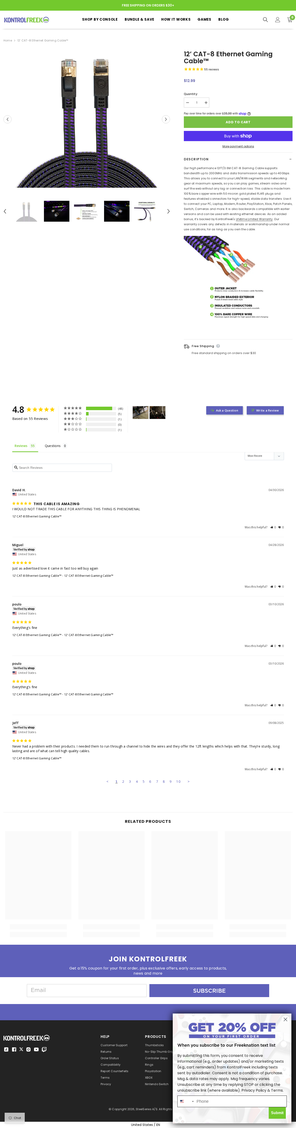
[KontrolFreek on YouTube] (36, 1049)
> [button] (189, 781)
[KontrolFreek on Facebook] (14, 1049)
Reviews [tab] (21, 446)
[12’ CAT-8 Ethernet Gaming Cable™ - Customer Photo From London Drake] (140, 412)
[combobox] (186, 1101)
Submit (277, 1113)
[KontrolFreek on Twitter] (21, 1049)
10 (178, 781)
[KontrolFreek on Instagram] (28, 1049)
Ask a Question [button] (227, 410)
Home (7, 40)
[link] (38, 926)
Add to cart (238, 122)
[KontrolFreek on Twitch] (44, 1049)
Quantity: (191, 94)
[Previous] (7, 119)
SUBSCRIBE (209, 991)
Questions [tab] (53, 446)
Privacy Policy (253, 1090)
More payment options (238, 146)
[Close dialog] (285, 1019)
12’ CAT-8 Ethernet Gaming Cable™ (37, 516)
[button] (273, 527)
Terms (277, 1090)
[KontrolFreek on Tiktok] (6, 1049)
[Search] (265, 20)
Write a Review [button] (267, 410)
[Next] (166, 119)
